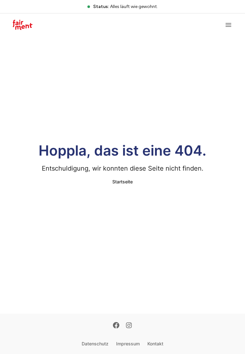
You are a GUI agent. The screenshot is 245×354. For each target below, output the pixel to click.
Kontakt (155, 343)
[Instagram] (129, 325)
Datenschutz (95, 343)
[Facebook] (116, 325)
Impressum (128, 343)
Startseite (122, 181)
